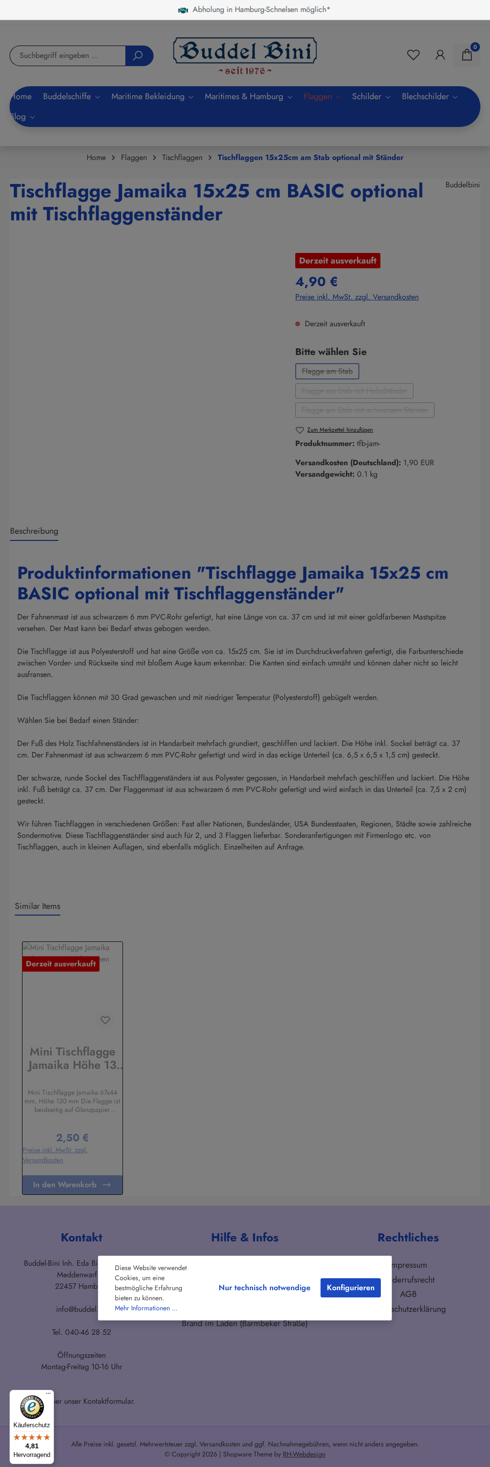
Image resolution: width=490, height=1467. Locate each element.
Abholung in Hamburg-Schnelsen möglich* (235, 9)
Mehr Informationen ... (146, 1308)
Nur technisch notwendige (265, 1287)
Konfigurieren (351, 1287)
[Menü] (48, 1395)
